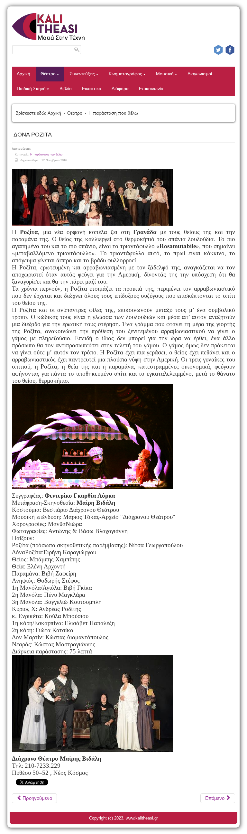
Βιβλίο (65, 88)
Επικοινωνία (151, 88)
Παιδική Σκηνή (31, 88)
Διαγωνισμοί (200, 73)
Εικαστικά (91, 88)
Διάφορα (120, 88)
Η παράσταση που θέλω (113, 113)
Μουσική (165, 73)
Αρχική (23, 73)
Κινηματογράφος (125, 73)
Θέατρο (48, 73)
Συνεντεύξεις (82, 73)
